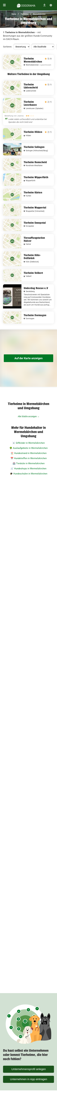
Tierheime (24, 14)
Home (14, 14)
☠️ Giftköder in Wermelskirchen (28, 443)
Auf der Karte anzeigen (28, 358)
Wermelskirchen (39, 14)
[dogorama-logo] (26, 5)
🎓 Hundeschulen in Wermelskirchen (28, 473)
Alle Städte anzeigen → (28, 416)
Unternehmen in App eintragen (28, 1079)
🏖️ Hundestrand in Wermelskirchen (29, 453)
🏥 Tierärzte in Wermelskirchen (29, 463)
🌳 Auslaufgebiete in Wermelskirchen (28, 448)
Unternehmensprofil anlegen (28, 1069)
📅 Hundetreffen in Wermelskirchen (28, 458)
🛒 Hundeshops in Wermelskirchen (28, 468)
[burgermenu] (4, 5)
